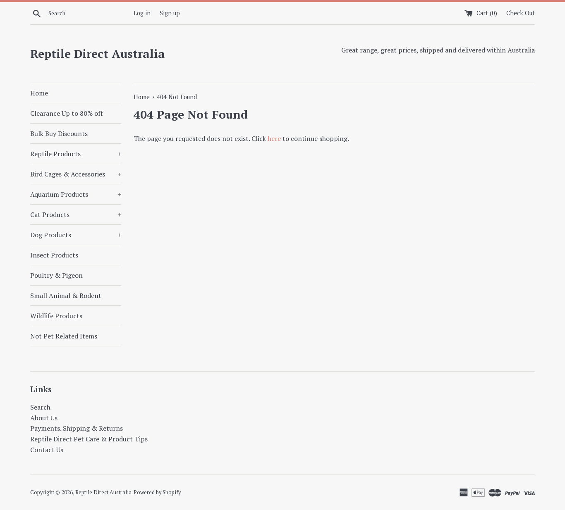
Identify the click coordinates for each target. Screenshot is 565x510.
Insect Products (54, 255)
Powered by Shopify (157, 492)
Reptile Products (75, 153)
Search (40, 407)
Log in (142, 13)
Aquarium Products (75, 194)
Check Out (520, 13)
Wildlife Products (56, 315)
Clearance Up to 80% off (66, 113)
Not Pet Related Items (63, 336)
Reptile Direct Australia (97, 53)
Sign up (170, 13)
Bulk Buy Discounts (59, 133)
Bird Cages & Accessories (75, 174)
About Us (43, 417)
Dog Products (75, 234)
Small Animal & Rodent (65, 295)
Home (39, 93)
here (274, 138)
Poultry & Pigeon (56, 275)
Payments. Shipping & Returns (76, 428)
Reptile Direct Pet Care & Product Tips (89, 438)
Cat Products (75, 214)
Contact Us (46, 449)
